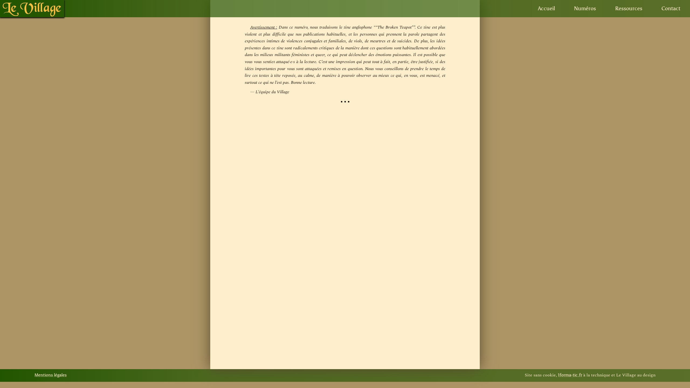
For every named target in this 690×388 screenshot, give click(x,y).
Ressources (628, 8)
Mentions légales (50, 375)
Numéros (585, 8)
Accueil (546, 8)
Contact (670, 8)
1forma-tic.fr (570, 375)
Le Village (32, 8)
